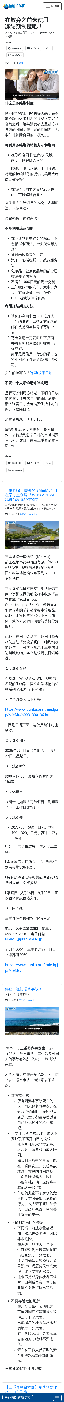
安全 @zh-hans (25, 1000)
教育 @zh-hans (26, 514)
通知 (21, 63)
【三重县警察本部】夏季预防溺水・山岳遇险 (31, 1389)
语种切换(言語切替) (18, 1397)
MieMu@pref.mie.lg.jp (23, 939)
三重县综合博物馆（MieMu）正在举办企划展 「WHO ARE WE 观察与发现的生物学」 (32, 495)
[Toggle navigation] (57, 1398)
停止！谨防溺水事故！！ (25, 988)
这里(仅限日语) (42, 372)
